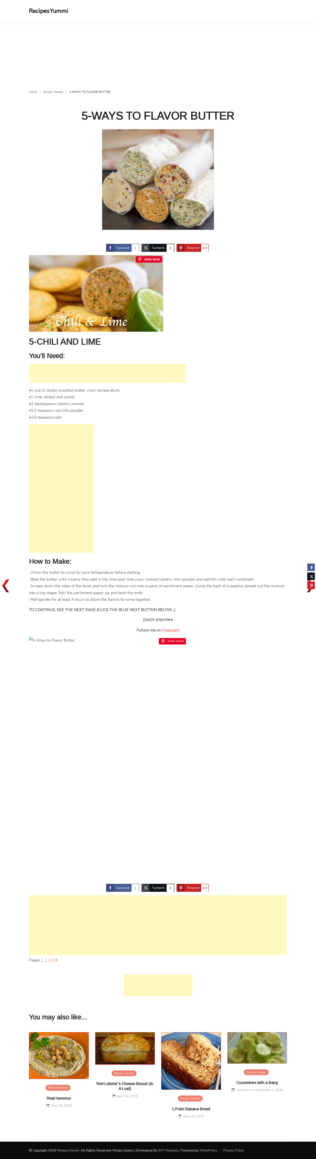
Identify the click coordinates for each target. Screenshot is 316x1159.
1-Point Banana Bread (191, 1109)
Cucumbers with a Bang (257, 1082)
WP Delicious (168, 1150)
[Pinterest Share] (311, 585)
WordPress (208, 1150)
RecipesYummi (48, 11)
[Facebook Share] (311, 567)
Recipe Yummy (58, 1088)
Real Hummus (59, 1098)
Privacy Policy (233, 1150)
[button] (311, 593)
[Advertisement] (158, 54)
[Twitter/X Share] (311, 576)
